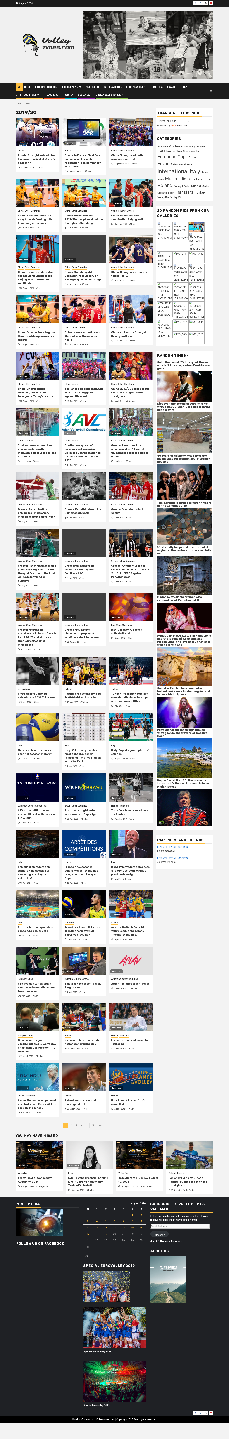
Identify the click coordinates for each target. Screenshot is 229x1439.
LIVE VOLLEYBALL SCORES (172, 846)
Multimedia (92, 87)
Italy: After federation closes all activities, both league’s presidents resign (130, 870)
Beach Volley (188, 146)
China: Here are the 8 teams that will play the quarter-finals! (83, 336)
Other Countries (126, 150)
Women (69, 95)
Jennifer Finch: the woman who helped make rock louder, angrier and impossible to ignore (183, 691)
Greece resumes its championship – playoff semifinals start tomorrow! (82, 633)
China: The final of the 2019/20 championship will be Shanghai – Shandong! (84, 219)
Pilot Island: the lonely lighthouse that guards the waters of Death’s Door (182, 733)
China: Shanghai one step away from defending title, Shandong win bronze (35, 219)
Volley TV (175, 197)
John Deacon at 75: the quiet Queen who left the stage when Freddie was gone (184, 365)
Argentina (116, 979)
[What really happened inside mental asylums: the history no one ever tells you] (184, 575)
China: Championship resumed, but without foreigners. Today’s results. (36, 392)
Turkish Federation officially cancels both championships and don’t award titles (129, 697)
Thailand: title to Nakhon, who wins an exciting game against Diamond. (84, 392)
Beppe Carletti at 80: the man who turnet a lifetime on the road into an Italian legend (183, 783)
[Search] (211, 91)
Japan (204, 172)
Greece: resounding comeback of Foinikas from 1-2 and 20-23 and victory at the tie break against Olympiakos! (37, 637)
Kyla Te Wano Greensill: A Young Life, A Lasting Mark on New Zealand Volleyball (88, 1182)
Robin (131, 819)
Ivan (42, 168)
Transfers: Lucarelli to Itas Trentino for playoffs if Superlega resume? (82, 931)
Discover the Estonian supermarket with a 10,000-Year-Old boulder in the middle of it (183, 407)
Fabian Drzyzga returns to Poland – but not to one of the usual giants (188, 1182)
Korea (160, 179)
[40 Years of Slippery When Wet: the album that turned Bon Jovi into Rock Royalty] (184, 482)
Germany (178, 164)
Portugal (178, 186)
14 (123, 1227)
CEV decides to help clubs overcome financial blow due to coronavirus (36, 987)
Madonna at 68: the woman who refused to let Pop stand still (179, 598)
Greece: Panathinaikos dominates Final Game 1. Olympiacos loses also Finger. (36, 513)
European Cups (135, 87)
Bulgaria (69, 979)
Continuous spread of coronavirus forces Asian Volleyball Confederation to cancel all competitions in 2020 (83, 453)
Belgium (201, 146)
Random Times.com (46, 87)
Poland (68, 689)
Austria (158, 87)
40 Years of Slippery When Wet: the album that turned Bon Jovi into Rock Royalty (183, 458)
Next (100, 1125)
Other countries (26, 95)
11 (96, 1227)
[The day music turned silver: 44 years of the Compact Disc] (184, 526)
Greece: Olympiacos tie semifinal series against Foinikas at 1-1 (80, 569)
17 (87, 1234)
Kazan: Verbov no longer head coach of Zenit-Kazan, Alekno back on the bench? (37, 1104)
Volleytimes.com (45, 1186)
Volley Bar (163, 197)
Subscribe (159, 1234)
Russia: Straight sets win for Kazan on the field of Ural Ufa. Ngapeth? (37, 159)
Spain (171, 192)
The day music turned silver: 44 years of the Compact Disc (184, 504)
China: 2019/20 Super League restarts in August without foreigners (130, 392)
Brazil (67, 805)
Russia (21, 150)
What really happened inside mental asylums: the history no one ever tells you (184, 550)
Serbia (205, 186)
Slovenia (162, 192)
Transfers (51, 95)
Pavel (130, 939)
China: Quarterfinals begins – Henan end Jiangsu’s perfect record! (37, 336)
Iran (113, 625)
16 (141, 1227)
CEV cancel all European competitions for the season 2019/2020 (36, 814)
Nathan (132, 401)
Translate (182, 125)
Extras (192, 157)
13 (114, 1227)
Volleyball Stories (108, 95)
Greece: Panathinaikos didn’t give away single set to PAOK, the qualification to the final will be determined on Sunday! (37, 573)
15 (132, 1227)
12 (105, 1227)
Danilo (191, 1190)
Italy (184, 87)
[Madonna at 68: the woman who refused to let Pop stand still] (184, 617)
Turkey (114, 689)
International (113, 87)
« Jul (85, 1255)
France (171, 87)
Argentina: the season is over (130, 983)
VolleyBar (84, 95)
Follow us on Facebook (40, 1243)
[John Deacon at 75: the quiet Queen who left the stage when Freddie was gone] (184, 385)
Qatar (187, 186)
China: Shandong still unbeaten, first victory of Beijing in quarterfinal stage (83, 276)
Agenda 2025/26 (71, 87)
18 (96, 1234)
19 (105, 1234)
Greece (114, 440)
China (114, 150)
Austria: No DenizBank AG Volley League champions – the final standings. (128, 931)
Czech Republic (191, 151)
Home (27, 87)
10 (93, 1125)
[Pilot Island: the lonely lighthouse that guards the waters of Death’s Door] (184, 758)
